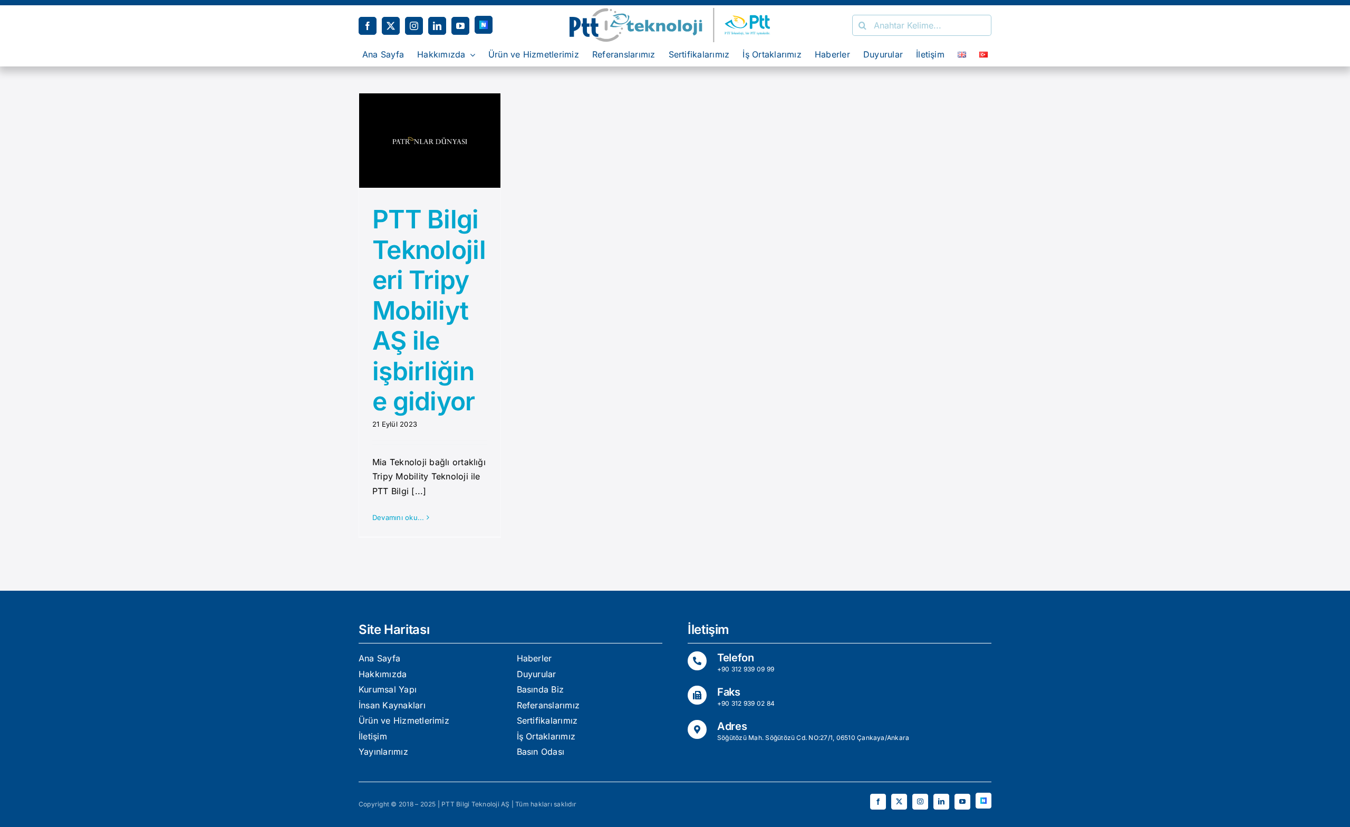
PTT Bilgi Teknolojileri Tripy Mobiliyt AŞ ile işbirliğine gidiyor (429, 310)
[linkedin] (437, 26)
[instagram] (414, 26)
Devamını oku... (398, 517)
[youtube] (460, 26)
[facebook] (368, 26)
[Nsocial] (484, 25)
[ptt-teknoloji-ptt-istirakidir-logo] (675, 12)
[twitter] (391, 26)
